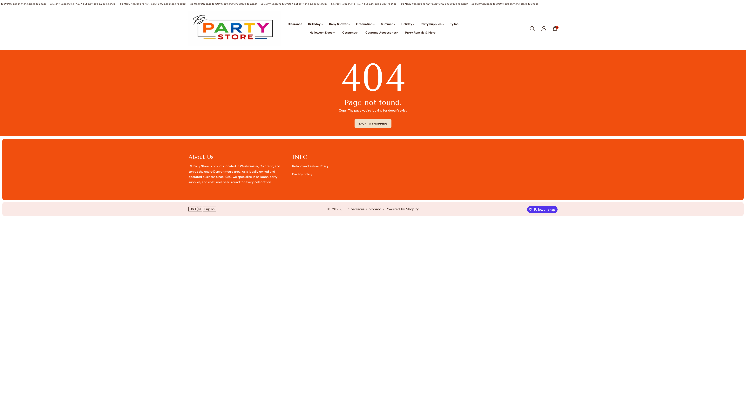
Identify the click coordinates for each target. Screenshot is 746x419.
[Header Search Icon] (532, 28)
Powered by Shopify (402, 209)
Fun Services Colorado (362, 209)
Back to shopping (373, 123)
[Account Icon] (543, 28)
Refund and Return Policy (310, 166)
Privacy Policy (302, 174)
